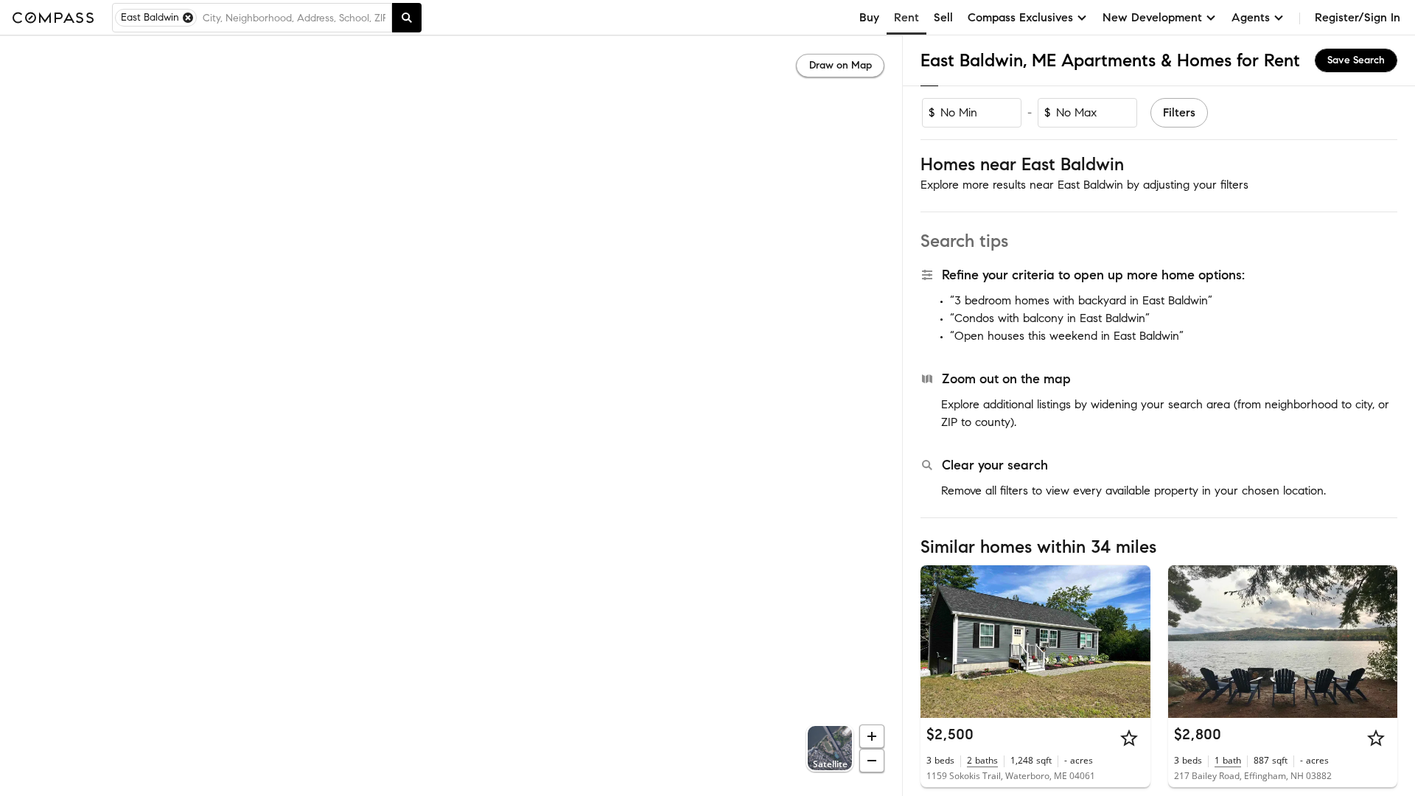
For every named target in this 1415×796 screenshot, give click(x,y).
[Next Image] (1133, 641)
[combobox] (294, 18)
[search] (407, 17)
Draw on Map (840, 65)
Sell (943, 17)
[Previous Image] (938, 641)
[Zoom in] (871, 736)
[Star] (1129, 738)
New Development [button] (1152, 17)
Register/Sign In (1357, 17)
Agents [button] (1250, 17)
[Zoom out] (871, 760)
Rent (906, 17)
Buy (869, 17)
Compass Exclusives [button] (1020, 17)
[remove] (188, 18)
